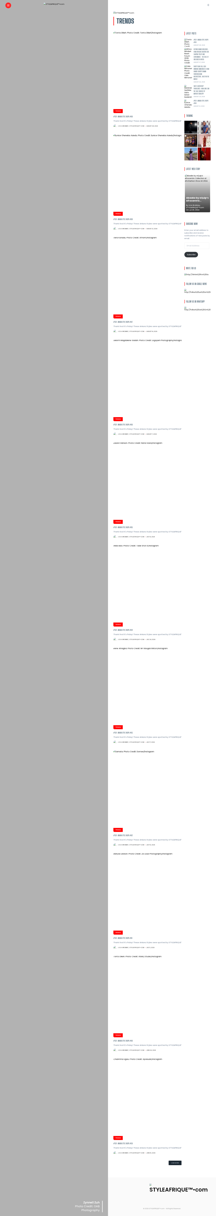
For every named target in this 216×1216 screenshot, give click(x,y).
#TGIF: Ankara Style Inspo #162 (123, 835)
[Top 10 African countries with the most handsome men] (204, 127)
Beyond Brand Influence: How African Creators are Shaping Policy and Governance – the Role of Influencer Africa (201, 54)
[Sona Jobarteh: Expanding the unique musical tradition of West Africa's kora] (204, 154)
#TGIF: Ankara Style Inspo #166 (123, 424)
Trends (118, 111)
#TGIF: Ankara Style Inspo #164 (123, 630)
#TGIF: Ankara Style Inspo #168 (123, 219)
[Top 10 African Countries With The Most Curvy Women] (190, 127)
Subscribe (191, 254)
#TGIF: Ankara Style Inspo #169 (123, 116)
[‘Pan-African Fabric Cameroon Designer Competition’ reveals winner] (190, 140)
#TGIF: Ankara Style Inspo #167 (123, 322)
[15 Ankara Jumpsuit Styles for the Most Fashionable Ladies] (204, 140)
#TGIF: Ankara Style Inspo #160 (123, 1041)
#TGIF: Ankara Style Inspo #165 (123, 527)
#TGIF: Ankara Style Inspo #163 (123, 732)
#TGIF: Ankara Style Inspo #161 (122, 938)
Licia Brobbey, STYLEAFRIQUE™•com (131, 126)
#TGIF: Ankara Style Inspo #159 (123, 1143)
